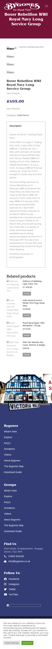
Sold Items (23, 115)
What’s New (10, 431)
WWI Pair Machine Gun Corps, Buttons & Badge (34, 343)
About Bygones (12, 460)
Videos (7, 454)
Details (27, 294)
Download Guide (13, 472)
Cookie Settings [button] (12, 643)
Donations (9, 449)
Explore (8, 437)
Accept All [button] (27, 643)
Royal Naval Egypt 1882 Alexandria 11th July (34, 324)
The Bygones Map (13, 466)
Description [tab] (15, 126)
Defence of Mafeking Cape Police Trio (32, 282)
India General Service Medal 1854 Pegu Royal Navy (34, 303)
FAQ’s (7, 443)
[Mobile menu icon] (45, 6)
